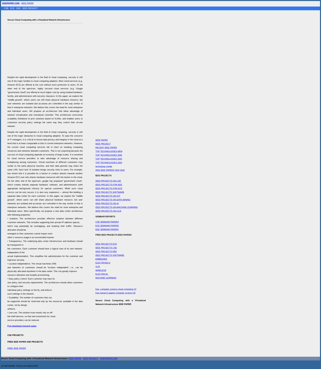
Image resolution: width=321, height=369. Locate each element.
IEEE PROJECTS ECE (106, 244)
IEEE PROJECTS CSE (106, 248)
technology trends (103, 166)
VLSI (97, 266)
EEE (18, 8)
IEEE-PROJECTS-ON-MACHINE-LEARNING (116, 207)
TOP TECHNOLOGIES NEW (108, 151)
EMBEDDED (101, 259)
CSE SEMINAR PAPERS (107, 222)
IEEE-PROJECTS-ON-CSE (108, 181)
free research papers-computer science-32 (115, 293)
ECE (12, 8)
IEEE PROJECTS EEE (106, 251)
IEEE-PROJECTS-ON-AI (107, 203)
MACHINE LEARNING (105, 278)
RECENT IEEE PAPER (106, 147)
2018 (122, 170)
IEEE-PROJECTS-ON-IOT (107, 196)
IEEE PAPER (27, 3)
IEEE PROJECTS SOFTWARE (109, 192)
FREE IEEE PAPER (16, 348)
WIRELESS (100, 270)
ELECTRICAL (101, 274)
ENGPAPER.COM (108, 358)
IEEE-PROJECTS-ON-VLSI (108, 211)
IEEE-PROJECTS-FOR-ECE (108, 188)
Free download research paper (21, 326)
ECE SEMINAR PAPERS (107, 226)
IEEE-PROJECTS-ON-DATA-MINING (112, 200)
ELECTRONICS (102, 263)
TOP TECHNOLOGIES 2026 (108, 155)
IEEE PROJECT (30, 8)
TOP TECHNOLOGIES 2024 (108, 162)
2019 (117, 170)
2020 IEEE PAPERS (104, 170)
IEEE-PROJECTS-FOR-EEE (108, 185)
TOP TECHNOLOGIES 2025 (108, 159)
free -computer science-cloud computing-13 (115, 289)
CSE (6, 8)
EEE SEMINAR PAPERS (107, 229)
